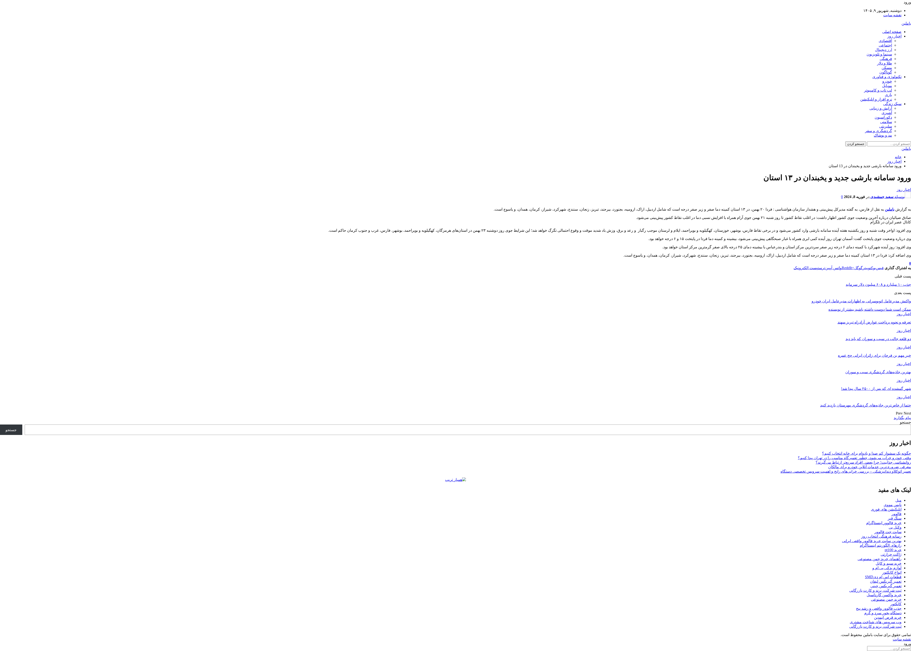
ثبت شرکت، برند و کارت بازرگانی (875, 590)
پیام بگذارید (902, 418)
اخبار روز (894, 36)
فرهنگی (886, 59)
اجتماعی (885, 45)
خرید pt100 (893, 550)
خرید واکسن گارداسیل (884, 595)
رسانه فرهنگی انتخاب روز (881, 536)
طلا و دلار (884, 63)
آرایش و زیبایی (880, 108)
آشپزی (887, 113)
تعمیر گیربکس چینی (886, 586)
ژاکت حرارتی (891, 554)
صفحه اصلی (892, 32)
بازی (888, 95)
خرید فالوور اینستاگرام (884, 523)
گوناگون (885, 72)
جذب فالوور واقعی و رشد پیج (879, 608)
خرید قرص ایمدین (888, 617)
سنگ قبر (895, 518)
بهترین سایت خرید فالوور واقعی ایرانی (872, 541)
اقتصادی (885, 41)
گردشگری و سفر (878, 131)
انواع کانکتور (892, 572)
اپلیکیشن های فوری (886, 509)
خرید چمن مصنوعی (886, 599)
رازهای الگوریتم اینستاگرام (881, 545)
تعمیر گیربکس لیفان (886, 581)
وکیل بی (895, 527)
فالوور (897, 514)
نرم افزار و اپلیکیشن (876, 99)
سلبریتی (885, 126)
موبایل (887, 86)
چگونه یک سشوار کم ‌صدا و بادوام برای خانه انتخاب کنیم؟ (866, 453)
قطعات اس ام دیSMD (883, 577)
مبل (898, 500)
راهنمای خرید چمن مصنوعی (880, 559)
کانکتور (896, 604)
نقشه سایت (892, 15)
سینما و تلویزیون (879, 54)
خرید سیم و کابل (889, 563)
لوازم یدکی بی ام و (887, 568)
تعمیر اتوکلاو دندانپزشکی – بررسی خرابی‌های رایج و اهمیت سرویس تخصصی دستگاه (846, 471)
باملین (906, 23)
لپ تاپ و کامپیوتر (878, 90)
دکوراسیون (883, 117)
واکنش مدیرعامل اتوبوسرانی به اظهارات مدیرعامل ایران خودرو (861, 301)
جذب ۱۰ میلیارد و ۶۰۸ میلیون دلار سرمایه (878, 284)
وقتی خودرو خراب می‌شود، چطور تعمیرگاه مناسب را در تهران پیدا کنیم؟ (854, 458)
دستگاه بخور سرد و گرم (883, 613)
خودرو (887, 81)
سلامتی (886, 122)
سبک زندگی (892, 104)
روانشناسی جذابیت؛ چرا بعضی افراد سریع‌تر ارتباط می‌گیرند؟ (863, 462)
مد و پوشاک (883, 135)
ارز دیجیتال (883, 50)
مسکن (887, 68)
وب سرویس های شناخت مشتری (876, 622)
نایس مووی (893, 505)
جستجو (905, 422)
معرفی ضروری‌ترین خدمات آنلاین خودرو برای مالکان (869, 467)
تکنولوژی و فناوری (887, 77)
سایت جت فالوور (888, 532)
